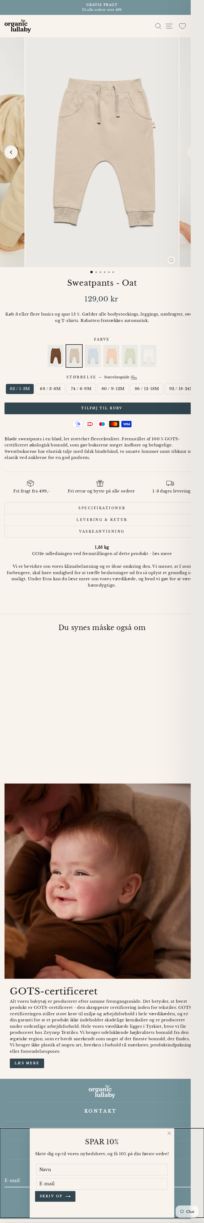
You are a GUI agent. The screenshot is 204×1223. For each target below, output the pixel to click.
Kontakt (100, 1111)
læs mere (162, 553)
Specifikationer (102, 508)
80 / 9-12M (113, 388)
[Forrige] (11, 152)
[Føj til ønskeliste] (72, 646)
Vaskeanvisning (102, 531)
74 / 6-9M (81, 388)
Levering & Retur (102, 520)
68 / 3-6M (50, 388)
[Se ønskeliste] (182, 26)
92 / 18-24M (181, 388)
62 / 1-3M (20, 388)
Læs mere (27, 1063)
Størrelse (98, 377)
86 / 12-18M (147, 388)
